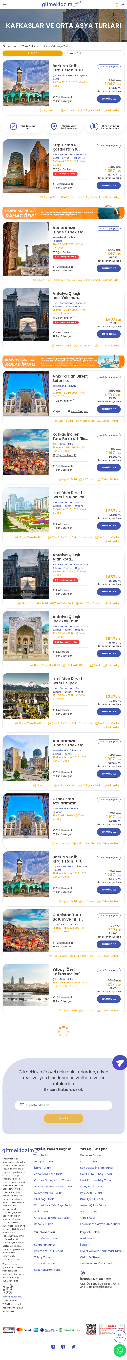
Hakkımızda (87, 1297)
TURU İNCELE (109, 98)
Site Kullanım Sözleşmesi (96, 1322)
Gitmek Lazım (10, 46)
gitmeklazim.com (11, 1355)
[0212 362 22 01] (116, 5)
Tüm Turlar (28, 46)
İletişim (84, 1303)
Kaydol (63, 1177)
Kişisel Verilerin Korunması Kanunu (102, 1309)
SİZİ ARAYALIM (120, 1336)
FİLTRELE (32, 53)
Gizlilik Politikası (90, 1316)
